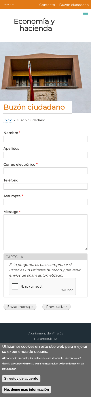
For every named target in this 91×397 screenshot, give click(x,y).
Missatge (11, 212)
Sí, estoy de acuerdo (21, 378)
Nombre (11, 133)
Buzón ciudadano (74, 5)
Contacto (47, 5)
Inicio (8, 120)
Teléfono (11, 180)
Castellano (8, 4)
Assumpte (12, 196)
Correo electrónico (19, 165)
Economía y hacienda (34, 25)
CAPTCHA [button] (14, 257)
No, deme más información (26, 389)
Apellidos (11, 149)
